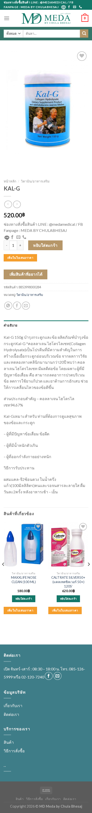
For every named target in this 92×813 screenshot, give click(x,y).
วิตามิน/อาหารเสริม (35, 181)
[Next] (88, 574)
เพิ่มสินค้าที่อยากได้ (26, 274)
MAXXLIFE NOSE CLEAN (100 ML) (23, 580)
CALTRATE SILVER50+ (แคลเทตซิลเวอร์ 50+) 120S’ (68, 582)
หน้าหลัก (10, 181)
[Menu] (7, 18)
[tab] (46, 325)
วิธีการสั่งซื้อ (14, 750)
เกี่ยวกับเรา (13, 705)
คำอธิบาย (11, 325)
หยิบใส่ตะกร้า (45, 245)
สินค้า (9, 742)
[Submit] (84, 33)
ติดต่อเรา (11, 714)
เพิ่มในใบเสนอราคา (20, 257)
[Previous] (3, 574)
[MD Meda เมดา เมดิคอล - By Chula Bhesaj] (46, 18)
